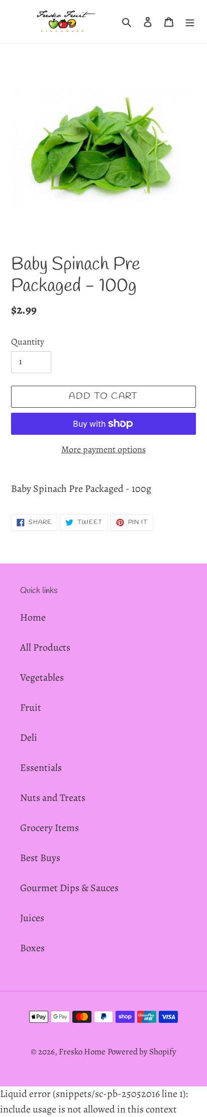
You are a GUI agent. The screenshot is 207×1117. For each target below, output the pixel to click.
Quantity (27, 342)
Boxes (32, 948)
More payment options (103, 449)
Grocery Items (49, 827)
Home (33, 617)
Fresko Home (82, 1051)
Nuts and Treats (52, 797)
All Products (45, 647)
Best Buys (40, 858)
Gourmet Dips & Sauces (69, 888)
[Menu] (189, 21)
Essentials (41, 767)
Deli (28, 737)
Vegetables (42, 677)
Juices (32, 918)
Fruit (30, 707)
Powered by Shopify (142, 1051)
